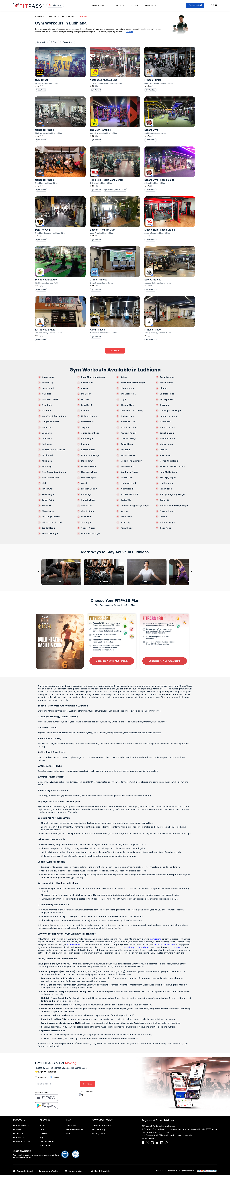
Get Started (195, 5)
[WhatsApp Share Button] (166, 1142)
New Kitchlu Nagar (169, 472)
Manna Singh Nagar (90, 455)
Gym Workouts (67, 17)
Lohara (163, 449)
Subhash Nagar (167, 522)
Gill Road (46, 410)
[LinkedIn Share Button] (161, 1142)
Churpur (164, 388)
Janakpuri (47, 433)
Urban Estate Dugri (90, 533)
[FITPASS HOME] (28, 5)
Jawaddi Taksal (128, 433)
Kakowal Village (128, 438)
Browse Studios (100, 5)
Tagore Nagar (88, 528)
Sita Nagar (86, 522)
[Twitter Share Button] (147, 1142)
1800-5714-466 (161, 1135)
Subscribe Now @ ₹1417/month (164, 661)
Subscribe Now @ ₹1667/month (112, 661)
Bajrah (124, 377)
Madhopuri (47, 455)
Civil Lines (46, 393)
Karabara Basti (167, 438)
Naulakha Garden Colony (172, 466)
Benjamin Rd (87, 382)
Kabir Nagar (87, 438)
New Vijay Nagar (168, 477)
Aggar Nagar (48, 377)
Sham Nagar (48, 511)
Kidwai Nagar (127, 444)
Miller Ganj (47, 461)
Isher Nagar (165, 421)
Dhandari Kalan (128, 393)
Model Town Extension (131, 461)
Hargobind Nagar (50, 421)
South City (125, 522)
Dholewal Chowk (50, 399)
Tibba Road (165, 528)
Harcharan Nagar (168, 416)
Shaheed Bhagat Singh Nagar (135, 505)
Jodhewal (47, 438)
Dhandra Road (167, 393)
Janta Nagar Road (90, 433)
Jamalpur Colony (129, 427)
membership (156, 939)
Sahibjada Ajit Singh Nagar (172, 494)
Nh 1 (44, 483)
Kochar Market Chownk (53, 449)
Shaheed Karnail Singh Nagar (174, 505)
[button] (55, 5)
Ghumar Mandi (128, 405)
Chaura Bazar (127, 388)
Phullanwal (47, 488)
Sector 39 (46, 505)
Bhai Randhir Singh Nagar (133, 382)
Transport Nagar (50, 533)
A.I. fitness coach (74, 944)
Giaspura (164, 405)
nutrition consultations (165, 944)
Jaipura (85, 427)
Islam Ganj (47, 427)
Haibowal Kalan (89, 416)
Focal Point (86, 405)
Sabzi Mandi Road (129, 494)
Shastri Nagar (88, 511)
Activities (52, 17)
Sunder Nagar (49, 528)
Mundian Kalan (88, 466)
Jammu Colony (167, 427)
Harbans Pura (127, 416)
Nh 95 (84, 483)
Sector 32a (126, 500)
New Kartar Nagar (129, 472)
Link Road (125, 449)
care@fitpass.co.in (183, 1135)
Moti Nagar (47, 466)
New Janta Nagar (89, 472)
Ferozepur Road (167, 399)
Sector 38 (164, 500)
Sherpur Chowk (167, 511)
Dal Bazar (86, 393)
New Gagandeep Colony (54, 472)
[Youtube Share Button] (157, 1142)
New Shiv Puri (127, 477)
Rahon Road (166, 488)
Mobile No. (42, 1077)
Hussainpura (87, 421)
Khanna (85, 444)
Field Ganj (47, 405)
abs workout (177, 947)
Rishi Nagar (86, 494)
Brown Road (48, 388)
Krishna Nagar (88, 449)
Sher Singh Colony (50, 516)
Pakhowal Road (128, 483)
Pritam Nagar (127, 488)
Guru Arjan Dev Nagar (170, 410)
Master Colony (128, 455)
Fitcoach (119, 5)
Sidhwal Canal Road (52, 522)
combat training (126, 947)
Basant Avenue (167, 377)
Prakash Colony (89, 488)
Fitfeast (135, 5)
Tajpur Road (127, 528)
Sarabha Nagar (88, 500)
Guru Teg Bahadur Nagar (54, 416)
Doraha (85, 399)
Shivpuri (163, 516)
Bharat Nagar (166, 382)
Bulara (84, 388)
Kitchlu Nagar (166, 444)
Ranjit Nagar (48, 494)
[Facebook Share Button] (143, 1142)
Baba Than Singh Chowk (93, 377)
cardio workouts (142, 947)
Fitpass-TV (150, 5)
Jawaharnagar (167, 433)
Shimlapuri (86, 516)
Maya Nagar (166, 455)
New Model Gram (50, 477)
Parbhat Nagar (167, 483)
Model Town (87, 461)
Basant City (47, 382)
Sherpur (124, 511)
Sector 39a (86, 505)
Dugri (123, 399)
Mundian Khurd (128, 466)
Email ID (56, 1077)
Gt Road (85, 410)
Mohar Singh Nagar (169, 461)
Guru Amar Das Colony (132, 410)
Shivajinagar (126, 516)
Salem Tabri (48, 500)
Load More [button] (115, 351)
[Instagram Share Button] (152, 1142)
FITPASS (39, 17)
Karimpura (47, 444)
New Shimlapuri (88, 477)
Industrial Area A (129, 421)
